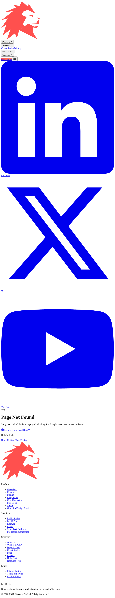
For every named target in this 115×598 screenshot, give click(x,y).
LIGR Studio (13, 518)
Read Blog (23, 430)
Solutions (6, 45)
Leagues (11, 523)
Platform (11, 440)
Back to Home (11, 430)
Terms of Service (15, 573)
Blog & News (13, 547)
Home (4, 440)
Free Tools (12, 503)
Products (6, 42)
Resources (7, 51)
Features (11, 492)
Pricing (17, 48)
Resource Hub (14, 561)
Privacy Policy (14, 571)
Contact (11, 555)
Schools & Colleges (16, 529)
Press (9, 552)
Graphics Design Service (19, 508)
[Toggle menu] (15, 59)
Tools (17, 440)
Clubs (10, 526)
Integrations (12, 497)
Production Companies (18, 532)
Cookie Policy (14, 576)
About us (11, 542)
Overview (12, 489)
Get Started (6, 59)
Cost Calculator (14, 500)
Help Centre (13, 558)
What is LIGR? (14, 544)
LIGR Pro (12, 521)
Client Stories (7, 48)
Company (6, 55)
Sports (10, 505)
